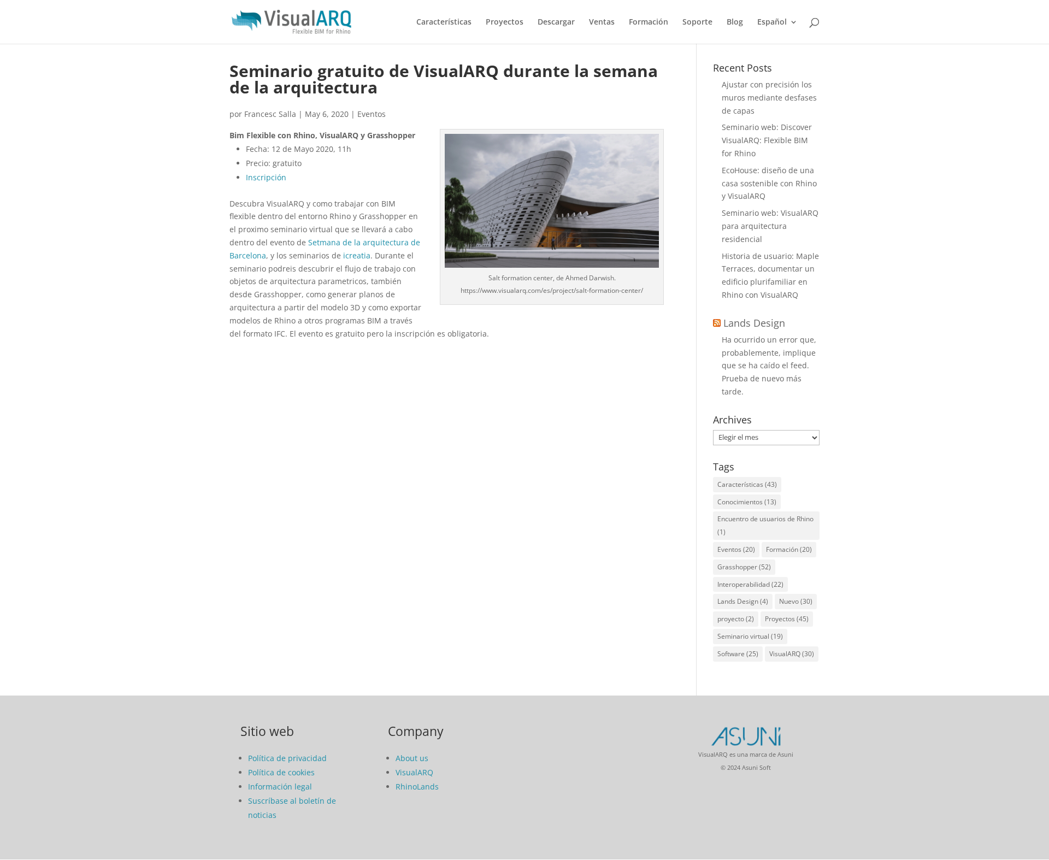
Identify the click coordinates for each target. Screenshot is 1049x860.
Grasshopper (744, 567)
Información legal (280, 786)
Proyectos (504, 22)
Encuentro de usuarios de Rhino (765, 525)
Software (737, 653)
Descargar (556, 22)
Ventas (602, 22)
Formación (648, 22)
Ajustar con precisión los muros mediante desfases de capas (769, 97)
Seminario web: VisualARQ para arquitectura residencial (770, 226)
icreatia (356, 255)
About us (412, 758)
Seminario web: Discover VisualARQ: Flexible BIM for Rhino (767, 140)
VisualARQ (791, 653)
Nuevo (795, 601)
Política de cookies (281, 772)
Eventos (371, 114)
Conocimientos (746, 501)
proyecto (735, 618)
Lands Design (754, 322)
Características (444, 22)
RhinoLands (417, 786)
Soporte (697, 22)
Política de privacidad (287, 758)
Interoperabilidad (750, 584)
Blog (735, 22)
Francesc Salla (270, 114)
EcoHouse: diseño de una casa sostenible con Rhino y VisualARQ (769, 183)
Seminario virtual (750, 636)
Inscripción (266, 177)
